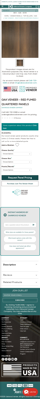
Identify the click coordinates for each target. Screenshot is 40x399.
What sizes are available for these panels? (20, 232)
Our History (5, 320)
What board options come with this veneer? (20, 239)
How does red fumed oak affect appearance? (20, 247)
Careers (4, 324)
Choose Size (7, 158)
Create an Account (26, 322)
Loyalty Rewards (7, 326)
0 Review (17, 118)
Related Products (12, 282)
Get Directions (24, 347)
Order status (24, 329)
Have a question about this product (20, 126)
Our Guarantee (6, 322)
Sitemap (36, 396)
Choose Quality (8, 150)
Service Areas (6, 335)
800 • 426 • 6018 (20, 13)
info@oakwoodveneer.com (26, 83)
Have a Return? (6, 350)
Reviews (7, 275)
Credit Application (25, 324)
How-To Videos (6, 341)
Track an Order (24, 326)
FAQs (3, 344)
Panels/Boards (8, 166)
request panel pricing (20, 177)
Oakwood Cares (7, 333)
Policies (4, 348)
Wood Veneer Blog (7, 346)
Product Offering (7, 329)
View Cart (23, 331)
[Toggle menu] (3, 6)
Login (22, 320)
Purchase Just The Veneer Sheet (20, 184)
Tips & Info (5, 339)
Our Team (5, 331)
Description (9, 264)
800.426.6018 (24, 339)
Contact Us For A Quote (27, 349)
